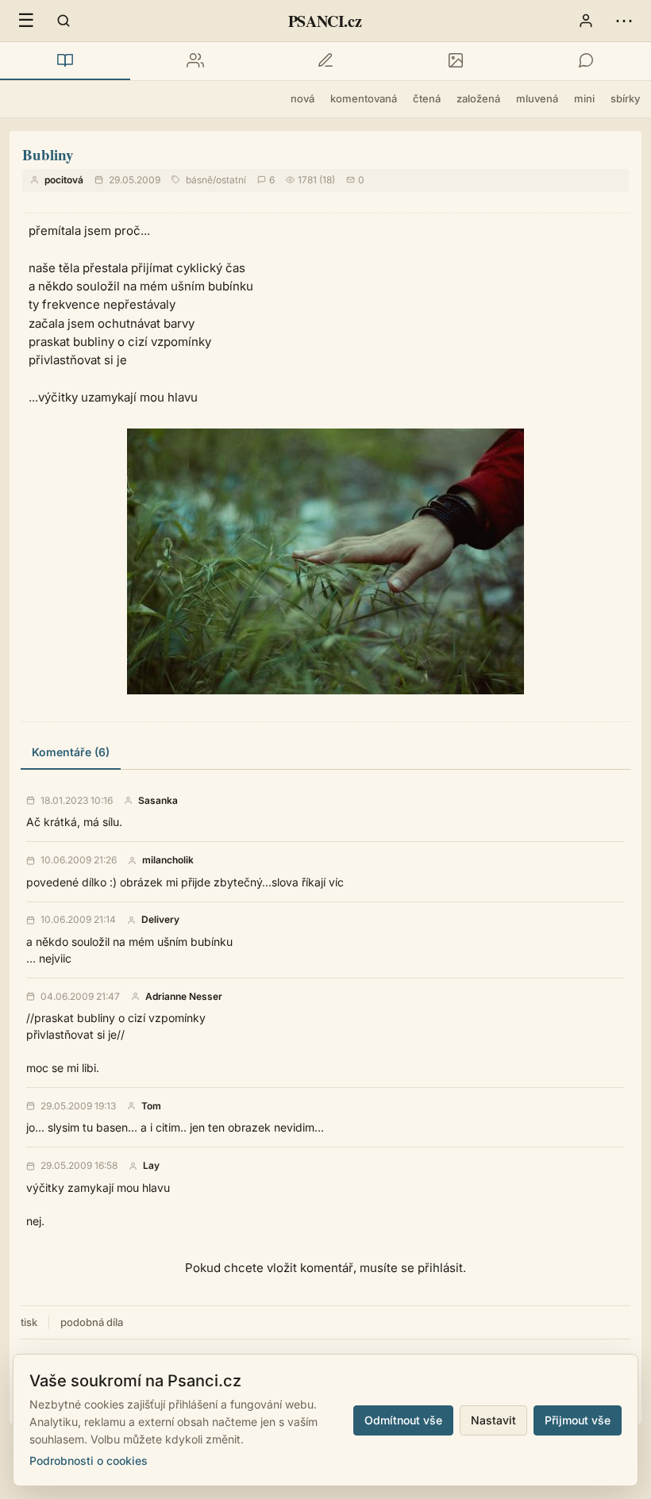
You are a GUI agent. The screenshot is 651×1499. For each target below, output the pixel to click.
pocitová (63, 180)
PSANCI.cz (324, 21)
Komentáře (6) (71, 752)
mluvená (537, 98)
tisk (29, 1322)
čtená (427, 98)
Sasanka (158, 800)
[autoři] (195, 61)
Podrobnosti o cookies (88, 1460)
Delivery (160, 919)
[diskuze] (586, 61)
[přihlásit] (586, 21)
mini (584, 98)
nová (302, 98)
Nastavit (493, 1420)
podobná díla (91, 1322)
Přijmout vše (578, 1420)
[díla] (65, 61)
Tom (151, 1106)
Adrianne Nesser (183, 996)
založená (478, 98)
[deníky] (325, 61)
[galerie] (456, 61)
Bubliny (48, 154)
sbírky (625, 98)
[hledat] (63, 21)
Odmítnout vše (403, 1420)
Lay (151, 1165)
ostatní (231, 180)
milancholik (168, 860)
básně (199, 180)
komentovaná (363, 98)
